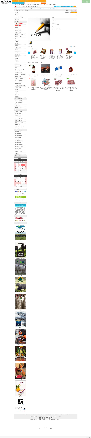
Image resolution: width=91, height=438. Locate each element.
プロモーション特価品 (19, 100)
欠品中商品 (17, 94)
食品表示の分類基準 (19, 146)
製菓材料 (17, 60)
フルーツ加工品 (18, 47)
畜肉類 (16, 38)
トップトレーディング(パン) (20, 87)
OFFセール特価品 (18, 104)
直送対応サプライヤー (19, 29)
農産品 (16, 45)
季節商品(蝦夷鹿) (18, 30)
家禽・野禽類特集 (18, 120)
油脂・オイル (17, 50)
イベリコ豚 (42, 8)
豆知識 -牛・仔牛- (18, 131)
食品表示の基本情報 (19, 144)
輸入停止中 (17, 96)
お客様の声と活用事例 (19, 113)
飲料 (16, 67)
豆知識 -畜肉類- (18, 133)
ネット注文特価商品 (19, 102)
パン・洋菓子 (17, 56)
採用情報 (17, 153)
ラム (55, 8)
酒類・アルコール (18, 65)
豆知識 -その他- (18, 142)
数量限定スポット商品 (19, 107)
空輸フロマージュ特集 (19, 122)
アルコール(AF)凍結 (18, 111)
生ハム (51, 8)
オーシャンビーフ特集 (19, 118)
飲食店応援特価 (18, 83)
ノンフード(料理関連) (19, 78)
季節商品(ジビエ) (18, 32)
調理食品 (17, 49)
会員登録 (17, 14)
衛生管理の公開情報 (19, 151)
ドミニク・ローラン (28, 8)
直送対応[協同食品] (18, 72)
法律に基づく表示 (45, 416)
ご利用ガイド (17, 19)
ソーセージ (68, 8)
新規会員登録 (17, 10)
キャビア (22, 8)
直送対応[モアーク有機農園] (20, 74)
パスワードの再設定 (24, 10)
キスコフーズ (59, 8)
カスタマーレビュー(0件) (56, 28)
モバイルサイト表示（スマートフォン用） (55, 416)
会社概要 (17, 149)
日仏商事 (17, 91)
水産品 (16, 41)
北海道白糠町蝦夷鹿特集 (19, 126)
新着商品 (17, 27)
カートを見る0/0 (85, 2)
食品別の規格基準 (18, 148)
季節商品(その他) (18, 36)
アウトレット (17, 105)
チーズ (16, 52)
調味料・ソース (18, 54)
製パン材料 (17, 61)
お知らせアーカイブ (19, 17)
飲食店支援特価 (18, 25)
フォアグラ (33, 8)
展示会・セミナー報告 (19, 115)
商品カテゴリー (18, 2)
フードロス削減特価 (19, 23)
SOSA (16, 63)
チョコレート (17, 58)
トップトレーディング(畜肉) (20, 85)
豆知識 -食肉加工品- (18, 135)
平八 (16, 92)
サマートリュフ (47, 8)
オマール (37, 8)
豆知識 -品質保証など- (19, 140)
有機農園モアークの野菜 (19, 127)
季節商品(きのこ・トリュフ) (20, 34)
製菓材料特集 (17, 124)
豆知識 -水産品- (18, 137)
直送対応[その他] (18, 76)
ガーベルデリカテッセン (19, 69)
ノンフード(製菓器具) (19, 80)
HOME (16, 12)
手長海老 (63, 8)
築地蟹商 (17, 89)
